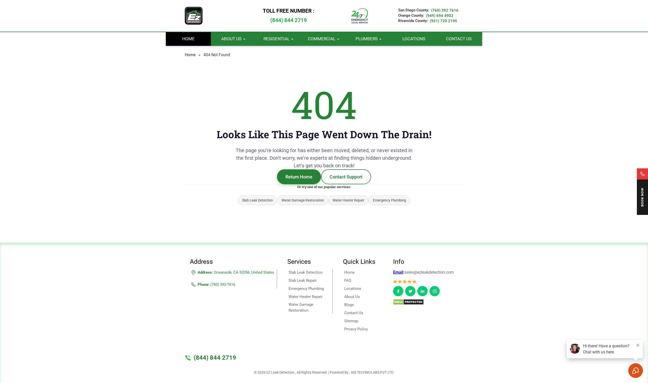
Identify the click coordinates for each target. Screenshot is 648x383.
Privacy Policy (356, 329)
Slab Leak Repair (303, 280)
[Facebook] (398, 291)
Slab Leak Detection (257, 200)
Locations (413, 38)
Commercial (321, 38)
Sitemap (351, 321)
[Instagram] (435, 291)
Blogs (349, 305)
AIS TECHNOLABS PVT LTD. (372, 372)
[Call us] (642, 173)
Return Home (299, 176)
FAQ (347, 280)
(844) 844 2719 (288, 20)
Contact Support (346, 176)
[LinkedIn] (422, 291)
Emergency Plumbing (389, 200)
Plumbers (367, 38)
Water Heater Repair (348, 200)
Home (188, 38)
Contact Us (459, 38)
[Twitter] (410, 291)
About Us (231, 38)
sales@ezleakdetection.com (429, 272)
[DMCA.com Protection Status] (408, 301)
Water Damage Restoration (302, 200)
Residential (277, 38)
